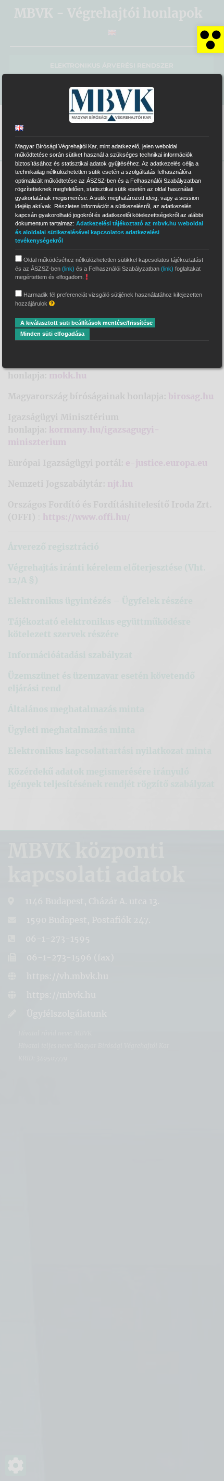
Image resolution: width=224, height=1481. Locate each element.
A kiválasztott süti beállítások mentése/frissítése (86, 323)
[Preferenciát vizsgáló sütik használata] (52, 303)
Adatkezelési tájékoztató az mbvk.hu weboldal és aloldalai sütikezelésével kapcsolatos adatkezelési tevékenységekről (109, 232)
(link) (68, 268)
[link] (210, 39)
